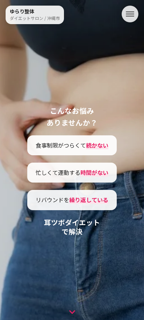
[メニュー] (130, 14)
